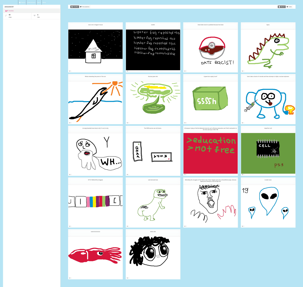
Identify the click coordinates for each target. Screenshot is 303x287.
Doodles (76, 6)
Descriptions (85, 6)
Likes (290, 6)
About (44, 2)
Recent (283, 6)
